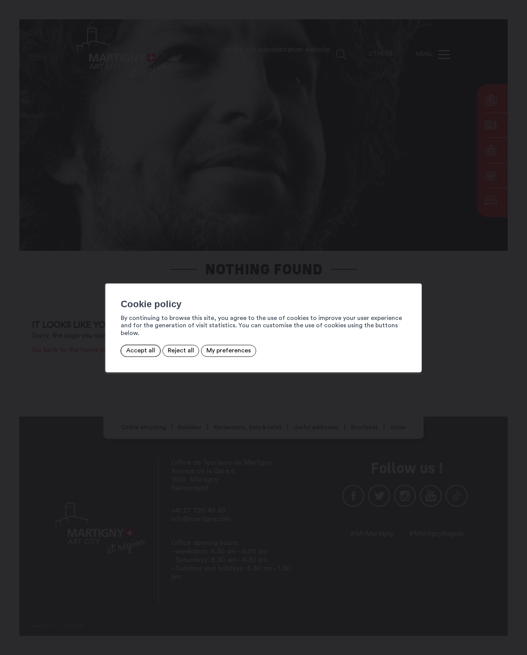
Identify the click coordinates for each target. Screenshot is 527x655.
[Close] (415, 275)
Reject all (181, 351)
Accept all (140, 351)
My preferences (228, 351)
